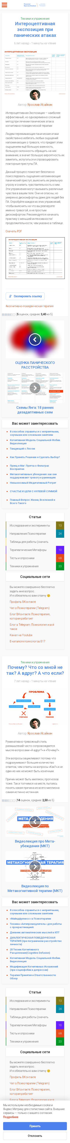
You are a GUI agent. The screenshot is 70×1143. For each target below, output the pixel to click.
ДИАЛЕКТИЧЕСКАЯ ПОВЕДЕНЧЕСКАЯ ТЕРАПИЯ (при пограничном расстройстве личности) (36, 941)
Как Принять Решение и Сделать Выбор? (35, 457)
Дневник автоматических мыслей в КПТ (35, 932)
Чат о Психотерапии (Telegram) (30, 608)
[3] (8, 314)
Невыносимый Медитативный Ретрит (33, 482)
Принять (35, 1126)
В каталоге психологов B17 (27, 641)
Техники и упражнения (35, 18)
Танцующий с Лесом (23, 448)
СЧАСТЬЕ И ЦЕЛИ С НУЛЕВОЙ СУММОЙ (33, 491)
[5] (14, 314)
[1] (3, 314)
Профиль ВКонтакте (23, 601)
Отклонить (35, 1135)
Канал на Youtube (21, 635)
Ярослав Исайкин (39, 105)
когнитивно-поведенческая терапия (30, 306)
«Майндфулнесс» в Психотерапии (30, 918)
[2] (5, 314)
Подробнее (10, 1117)
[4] (11, 314)
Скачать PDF (14, 231)
